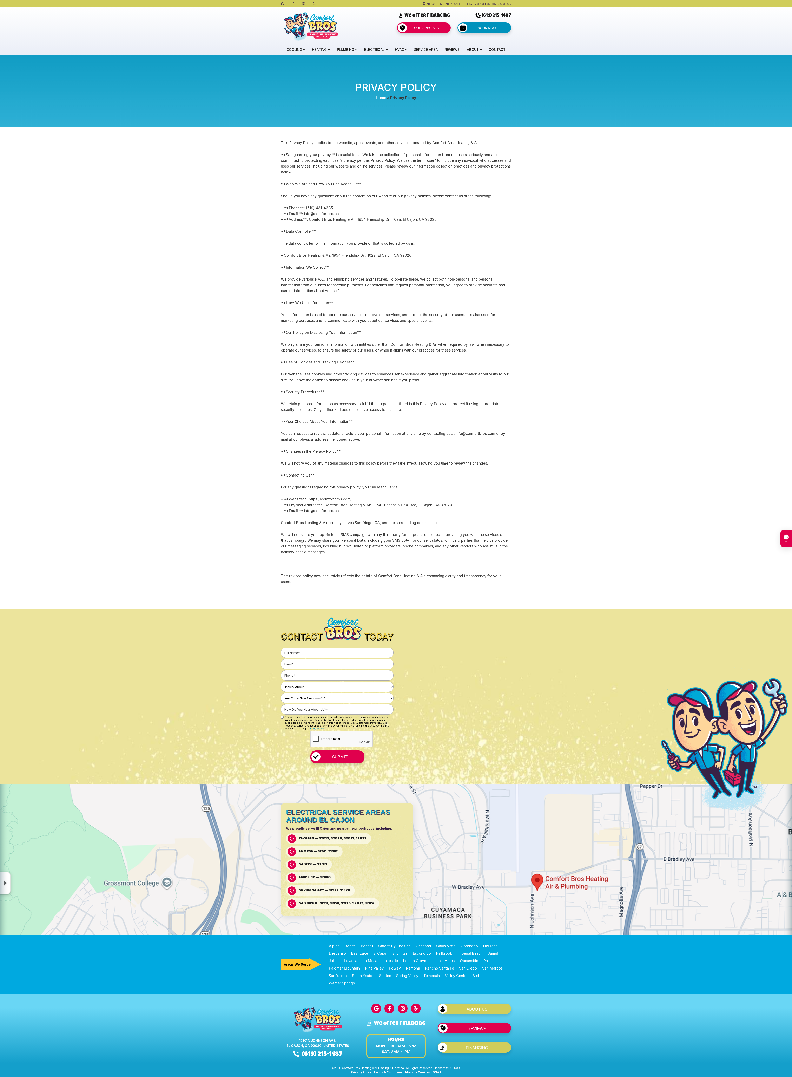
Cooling (294, 49)
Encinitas (400, 953)
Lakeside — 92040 (315, 877)
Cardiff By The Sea (394, 946)
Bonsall (367, 946)
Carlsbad (423, 946)
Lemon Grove (414, 961)
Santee (385, 975)
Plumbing (345, 49)
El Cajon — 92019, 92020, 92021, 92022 (332, 838)
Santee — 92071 (313, 864)
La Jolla (350, 961)
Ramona (413, 968)
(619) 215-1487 (496, 16)
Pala (487, 961)
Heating (319, 49)
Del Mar (490, 946)
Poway (395, 968)
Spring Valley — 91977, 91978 (324, 890)
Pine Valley (374, 968)
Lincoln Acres (443, 961)
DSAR (437, 1072)
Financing (477, 1047)
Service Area (426, 49)
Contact (497, 49)
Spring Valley (407, 975)
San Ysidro (338, 975)
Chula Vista (445, 946)
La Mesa (369, 961)
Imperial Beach (470, 953)
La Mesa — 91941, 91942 (318, 851)
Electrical (374, 49)
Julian (334, 961)
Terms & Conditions (388, 1072)
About (473, 49)
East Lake (359, 953)
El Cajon (380, 953)
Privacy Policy (316, 728)
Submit (340, 757)
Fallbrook (444, 953)
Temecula (431, 975)
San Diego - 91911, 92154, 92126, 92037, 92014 (336, 903)
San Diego (468, 968)
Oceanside (469, 961)
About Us (477, 1009)
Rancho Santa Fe (439, 968)
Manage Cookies (417, 1072)
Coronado (469, 946)
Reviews (452, 49)
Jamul (493, 953)
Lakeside (390, 961)
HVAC (399, 49)
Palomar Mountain (344, 968)
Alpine (334, 946)
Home (381, 98)
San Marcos (492, 968)
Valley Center (456, 975)
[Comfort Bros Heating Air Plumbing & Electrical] (311, 26)
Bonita (350, 946)
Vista (477, 975)
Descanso (337, 953)
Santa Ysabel (363, 975)
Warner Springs (342, 983)
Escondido (422, 953)
